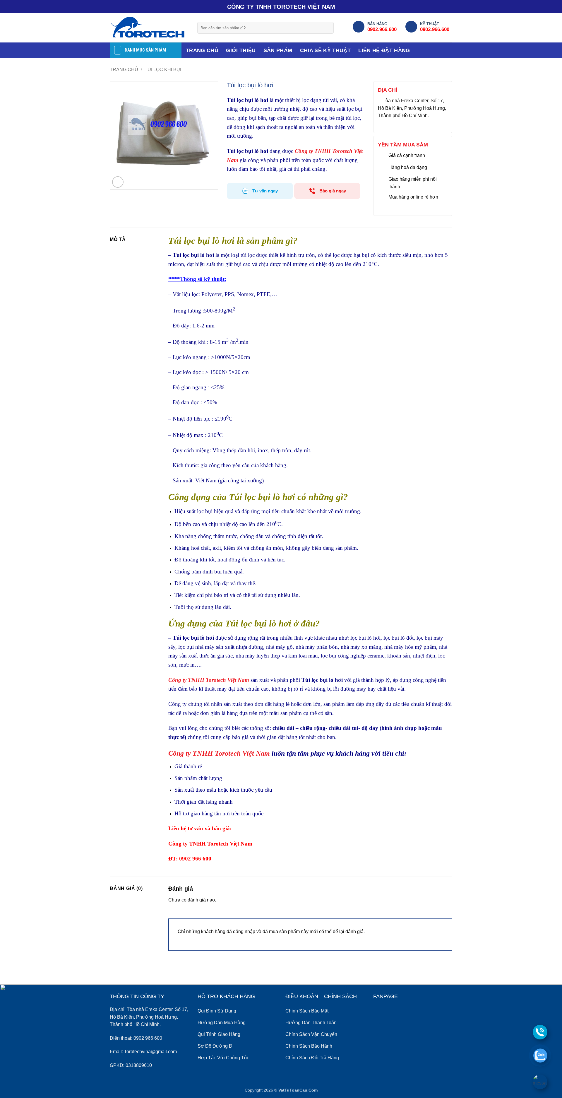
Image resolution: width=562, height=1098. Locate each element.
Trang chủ (124, 69)
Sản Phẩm (277, 50)
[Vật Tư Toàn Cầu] (149, 27)
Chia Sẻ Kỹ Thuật (325, 50)
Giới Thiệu (241, 50)
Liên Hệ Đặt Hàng (384, 50)
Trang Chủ (202, 50)
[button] (118, 182)
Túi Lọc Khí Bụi (163, 69)
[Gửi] (327, 28)
